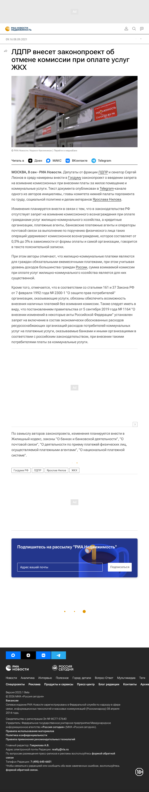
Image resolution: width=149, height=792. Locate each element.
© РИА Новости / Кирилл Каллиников (31, 150)
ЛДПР (103, 172)
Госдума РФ (21, 470)
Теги (142, 678)
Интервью (45, 678)
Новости (11, 678)
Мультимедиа (126, 678)
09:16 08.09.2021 (16, 39)
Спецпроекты (15, 684)
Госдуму (74, 177)
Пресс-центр (86, 684)
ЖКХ (74, 470)
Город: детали (82, 678)
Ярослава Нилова (107, 199)
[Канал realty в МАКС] (13, 655)
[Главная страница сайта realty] (25, 28)
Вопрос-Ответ (104, 678)
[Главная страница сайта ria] (6, 28)
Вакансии (12, 700)
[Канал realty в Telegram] (58, 655)
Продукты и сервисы (58, 684)
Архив (144, 684)
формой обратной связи (21, 769)
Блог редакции (109, 684)
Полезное (62, 678)
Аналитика (28, 678)
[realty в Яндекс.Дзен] (28, 655)
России (81, 267)
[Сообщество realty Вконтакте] (43, 655)
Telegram (107, 188)
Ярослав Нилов (56, 470)
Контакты (130, 684)
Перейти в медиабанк (65, 150)
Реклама (34, 684)
